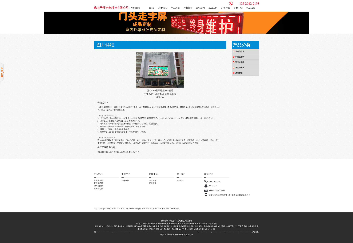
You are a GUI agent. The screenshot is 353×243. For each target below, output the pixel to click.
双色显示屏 (98, 183)
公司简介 (180, 180)
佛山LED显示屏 (145, 208)
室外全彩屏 (98, 186)
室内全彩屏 (98, 189)
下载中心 (125, 180)
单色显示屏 (98, 180)
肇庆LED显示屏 (118, 208)
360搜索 (107, 208)
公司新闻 (152, 180)
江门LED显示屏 (131, 208)
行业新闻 (152, 183)
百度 (101, 208)
